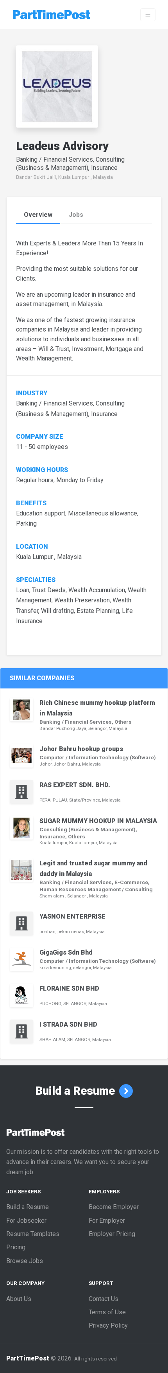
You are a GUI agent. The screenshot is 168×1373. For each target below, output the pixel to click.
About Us (18, 1299)
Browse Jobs (24, 1261)
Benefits (31, 503)
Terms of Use (107, 1312)
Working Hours (43, 470)
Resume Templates (32, 1234)
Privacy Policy (108, 1325)
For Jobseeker (26, 1220)
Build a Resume (76, 1090)
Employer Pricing (112, 1234)
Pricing (15, 1247)
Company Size (39, 436)
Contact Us (103, 1299)
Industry (31, 393)
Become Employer (114, 1207)
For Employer (107, 1220)
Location (32, 546)
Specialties (35, 580)
